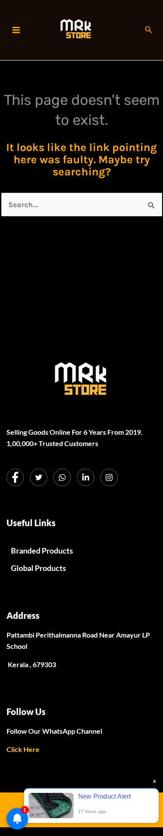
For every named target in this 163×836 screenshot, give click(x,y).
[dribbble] (62, 477)
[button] (149, 30)
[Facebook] (15, 477)
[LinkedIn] (85, 477)
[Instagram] (109, 477)
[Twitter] (38, 477)
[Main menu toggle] (16, 30)
